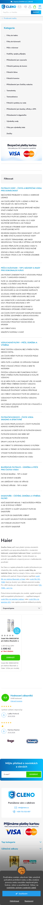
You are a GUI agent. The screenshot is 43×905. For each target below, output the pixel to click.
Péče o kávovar (12, 48)
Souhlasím (23, 893)
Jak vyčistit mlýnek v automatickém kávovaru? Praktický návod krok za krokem (18, 322)
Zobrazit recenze (16, 701)
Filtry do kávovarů (13, 41)
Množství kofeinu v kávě (12, 332)
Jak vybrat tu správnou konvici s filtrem (20, 445)
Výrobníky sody (12, 121)
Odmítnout (14, 901)
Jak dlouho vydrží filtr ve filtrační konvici (21, 430)
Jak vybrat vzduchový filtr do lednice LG (20, 394)
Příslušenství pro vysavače (17, 60)
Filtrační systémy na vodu (16, 103)
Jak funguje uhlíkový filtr (13, 523)
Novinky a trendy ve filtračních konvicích (20, 449)
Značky (9, 133)
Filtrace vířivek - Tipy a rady (14, 485)
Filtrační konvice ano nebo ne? (15, 434)
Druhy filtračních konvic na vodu (17, 457)
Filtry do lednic (12, 35)
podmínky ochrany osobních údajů (21, 887)
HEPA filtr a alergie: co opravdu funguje (20, 362)
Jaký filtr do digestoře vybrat (15, 515)
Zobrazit (10, 657)
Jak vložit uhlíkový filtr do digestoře (18, 519)
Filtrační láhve (12, 72)
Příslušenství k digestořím (16, 115)
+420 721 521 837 (23, 812)
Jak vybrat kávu (8, 328)
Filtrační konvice (13, 78)
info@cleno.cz (23, 808)
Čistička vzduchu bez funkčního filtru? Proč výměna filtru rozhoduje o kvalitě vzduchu (19, 375)
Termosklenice (12, 97)
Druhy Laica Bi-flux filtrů (13, 442)
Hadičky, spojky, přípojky (16, 54)
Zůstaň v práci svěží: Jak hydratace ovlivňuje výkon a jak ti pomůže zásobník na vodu (20, 255)
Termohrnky (11, 91)
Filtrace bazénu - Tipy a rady (14, 474)
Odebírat (33, 774)
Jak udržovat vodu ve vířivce (14, 482)
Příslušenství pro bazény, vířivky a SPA (21, 109)
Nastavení (29, 901)
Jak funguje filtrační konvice (14, 438)
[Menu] (40, 7)
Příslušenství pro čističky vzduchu (19, 84)
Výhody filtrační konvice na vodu (16, 453)
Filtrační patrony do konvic (17, 66)
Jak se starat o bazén (11, 478)
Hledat (36, 12)
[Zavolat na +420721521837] (25, 6)
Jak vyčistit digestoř (10, 527)
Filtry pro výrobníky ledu (16, 127)
